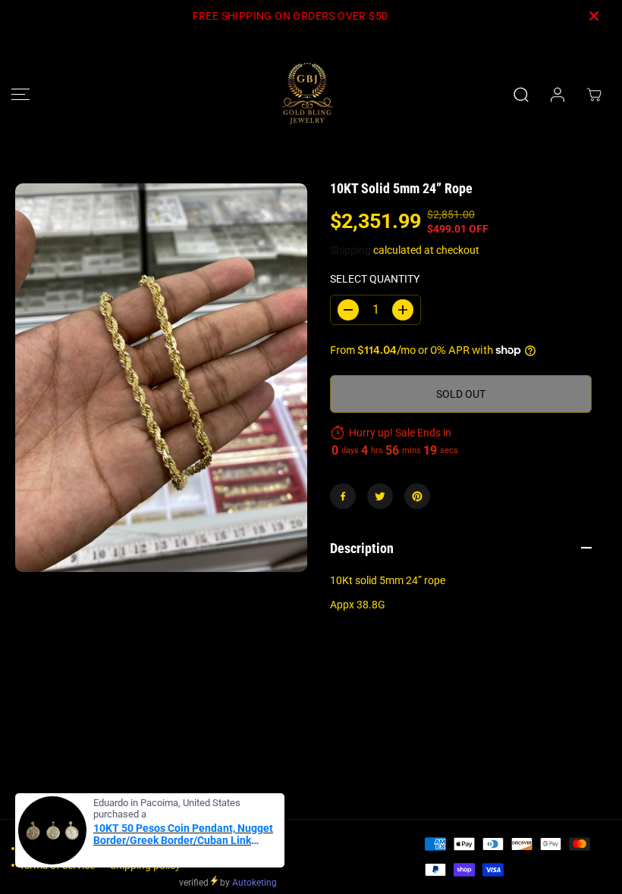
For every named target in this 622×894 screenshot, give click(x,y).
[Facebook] (343, 496)
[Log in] (557, 94)
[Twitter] (380, 496)
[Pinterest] (417, 496)
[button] (20, 95)
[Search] (521, 94)
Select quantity (374, 279)
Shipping (350, 250)
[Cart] (594, 94)
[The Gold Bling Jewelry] (307, 95)
